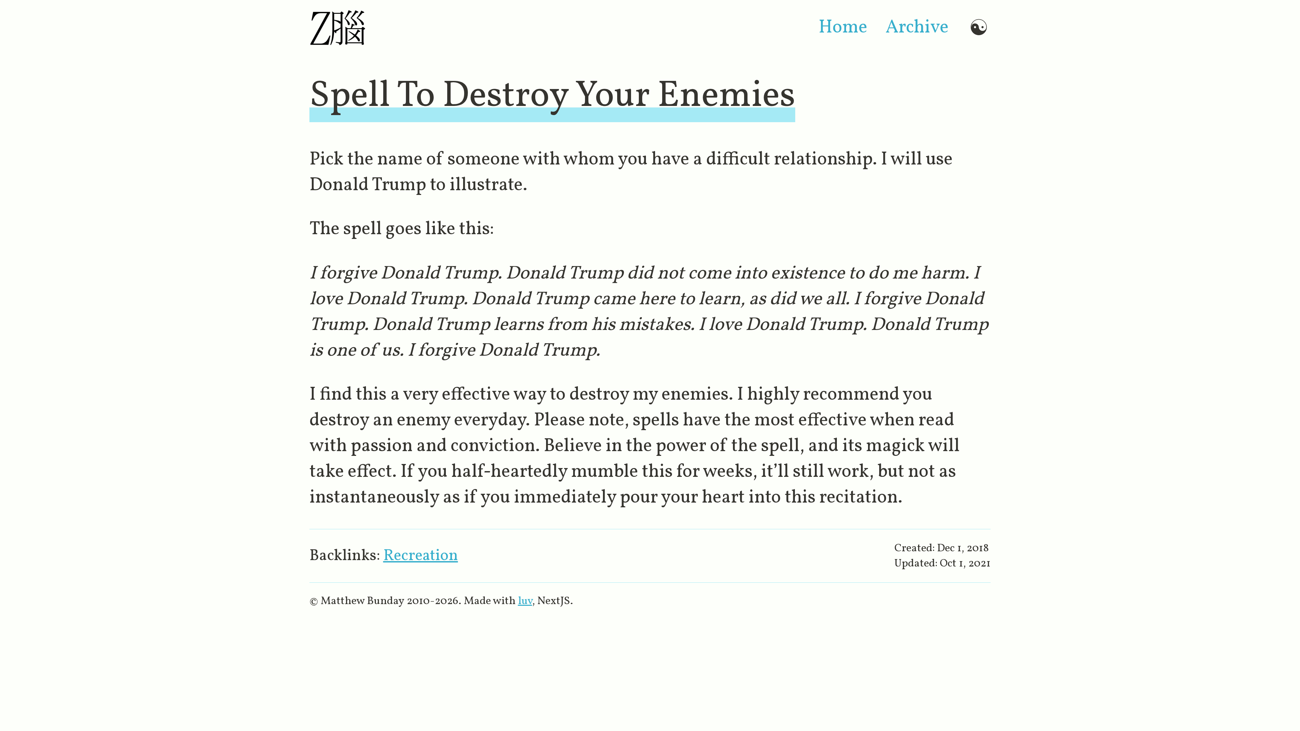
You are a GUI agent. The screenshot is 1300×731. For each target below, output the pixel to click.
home (843, 28)
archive (917, 28)
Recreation (420, 556)
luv (525, 601)
